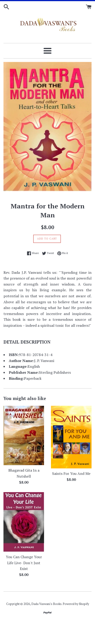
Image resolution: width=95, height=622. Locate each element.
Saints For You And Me (71, 473)
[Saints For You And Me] (71, 437)
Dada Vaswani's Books (46, 604)
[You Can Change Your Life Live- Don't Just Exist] (23, 522)
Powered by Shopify (76, 604)
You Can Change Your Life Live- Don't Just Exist (24, 562)
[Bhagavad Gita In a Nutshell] (23, 435)
